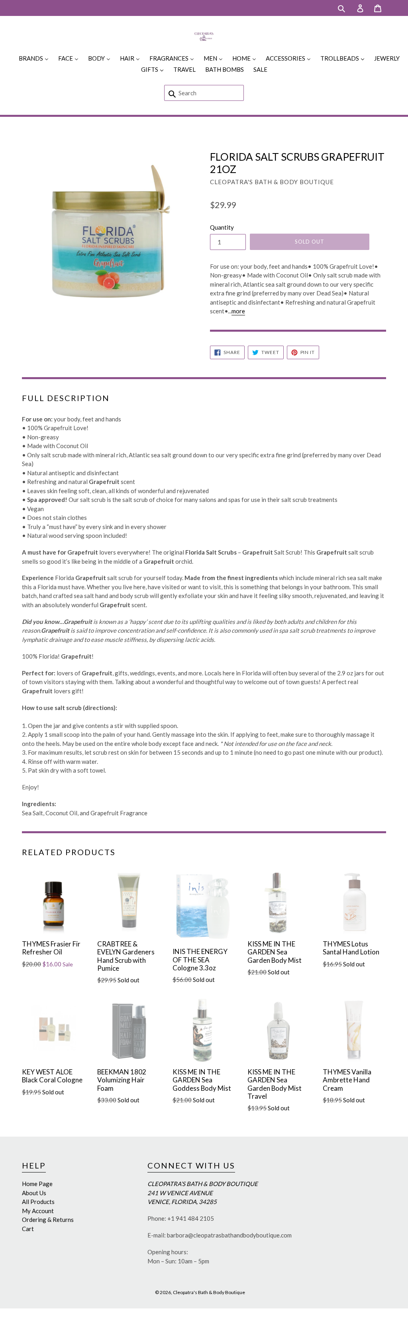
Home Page (37, 1183)
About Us (34, 1192)
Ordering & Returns (48, 1219)
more (238, 311)
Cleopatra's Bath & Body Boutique (209, 1292)
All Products (38, 1201)
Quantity (222, 227)
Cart (28, 1228)
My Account (38, 1210)
